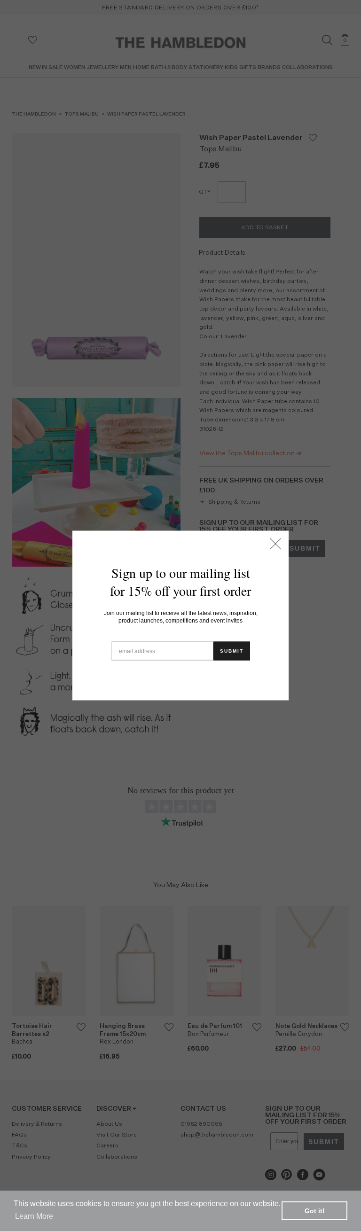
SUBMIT (231, 651)
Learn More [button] (34, 1216)
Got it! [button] (315, 1211)
